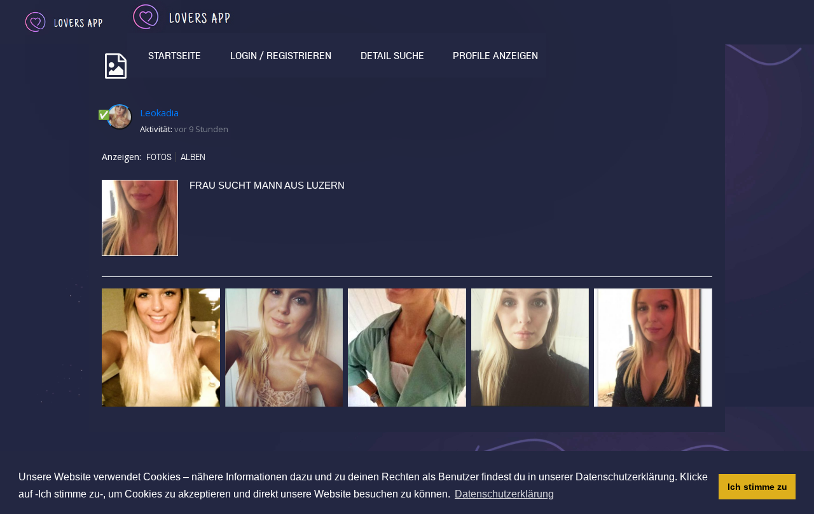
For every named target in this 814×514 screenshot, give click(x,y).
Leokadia (159, 112)
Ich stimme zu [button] (757, 487)
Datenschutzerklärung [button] (504, 494)
